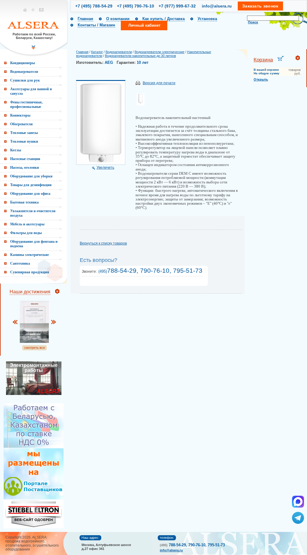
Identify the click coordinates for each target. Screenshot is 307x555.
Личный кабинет (144, 25)
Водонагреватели (119, 52)
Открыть (261, 79)
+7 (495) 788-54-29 (93, 6)
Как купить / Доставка (163, 18)
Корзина (263, 60)
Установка (207, 18)
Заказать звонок (260, 6)
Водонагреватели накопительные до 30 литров (140, 56)
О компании (118, 18)
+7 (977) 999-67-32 (177, 6)
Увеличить (105, 167)
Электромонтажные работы (34, 368)
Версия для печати (159, 83)
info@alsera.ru (217, 6)
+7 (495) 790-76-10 (135, 6)
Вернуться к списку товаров (103, 243)
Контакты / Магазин (96, 25)
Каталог (97, 52)
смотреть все (34, 347)
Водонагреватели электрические (159, 52)
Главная (85, 18)
